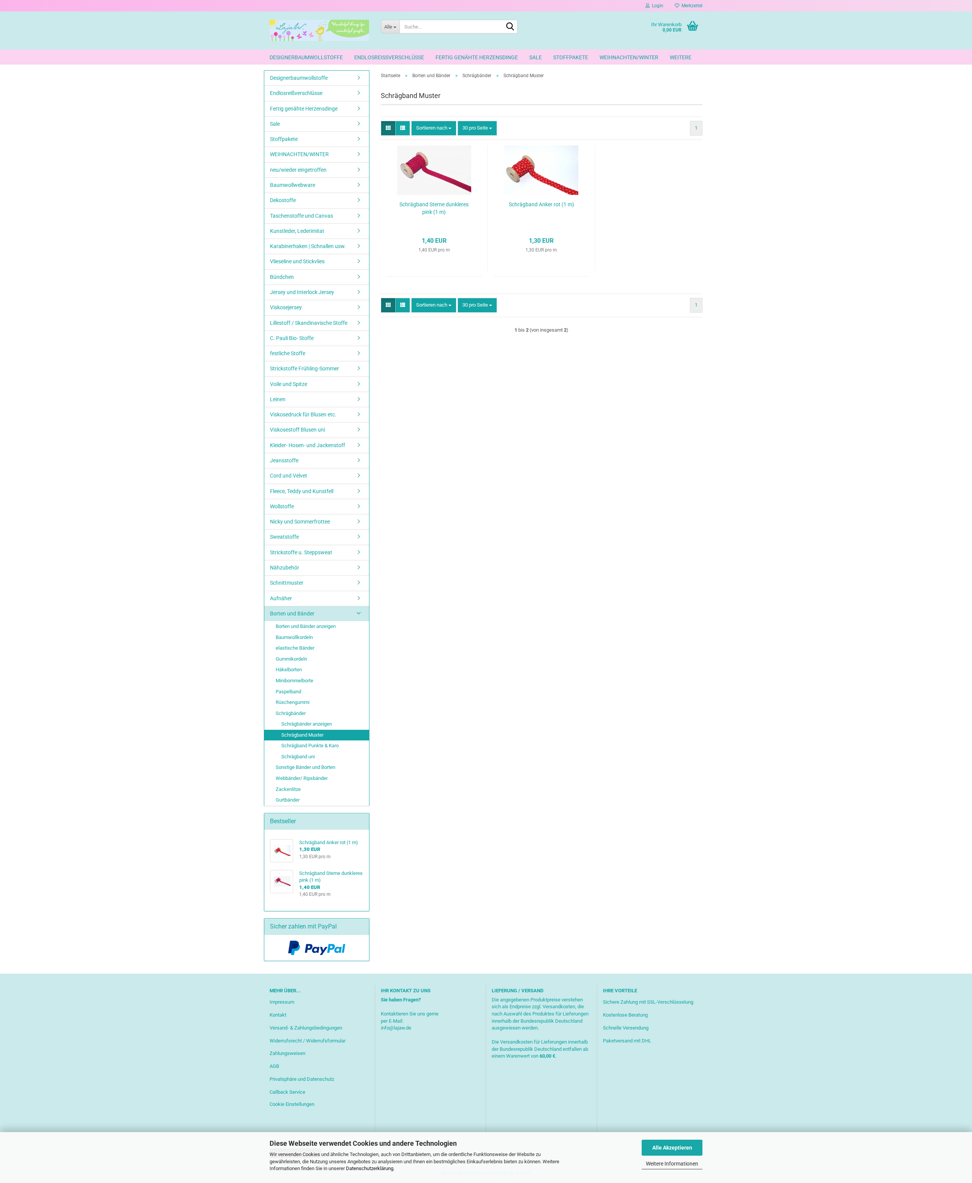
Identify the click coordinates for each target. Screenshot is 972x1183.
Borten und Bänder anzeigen (306, 626)
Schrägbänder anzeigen (306, 724)
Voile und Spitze (288, 384)
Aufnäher (281, 598)
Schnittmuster (286, 583)
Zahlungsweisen (287, 1053)
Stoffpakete (570, 57)
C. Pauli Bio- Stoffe (292, 338)
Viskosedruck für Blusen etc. (303, 414)
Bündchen (282, 277)
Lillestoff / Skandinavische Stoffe (308, 323)
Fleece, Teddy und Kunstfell (301, 491)
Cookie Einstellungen (292, 1104)
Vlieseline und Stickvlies (297, 261)
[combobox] (433, 128)
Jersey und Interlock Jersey (302, 292)
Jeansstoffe (284, 460)
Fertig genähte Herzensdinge (477, 57)
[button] (388, 128)
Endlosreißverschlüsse (389, 57)
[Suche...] (510, 27)
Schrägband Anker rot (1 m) (541, 204)
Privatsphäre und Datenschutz (302, 1079)
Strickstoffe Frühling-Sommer (304, 368)
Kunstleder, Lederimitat (297, 231)
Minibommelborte (294, 680)
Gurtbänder (288, 800)
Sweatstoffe (284, 537)
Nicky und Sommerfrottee (300, 522)
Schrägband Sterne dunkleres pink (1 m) (434, 208)
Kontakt (278, 1015)
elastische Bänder (295, 648)
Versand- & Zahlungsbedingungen (306, 1028)
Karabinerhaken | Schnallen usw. (308, 246)
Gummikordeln (291, 659)
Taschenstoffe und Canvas (301, 216)
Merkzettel (690, 5)
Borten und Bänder (292, 613)
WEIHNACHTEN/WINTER (629, 57)
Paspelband (288, 691)
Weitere (680, 57)
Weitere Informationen (672, 1164)
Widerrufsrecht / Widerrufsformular (308, 1041)
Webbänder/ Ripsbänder (302, 778)
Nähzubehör (284, 568)
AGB (274, 1066)
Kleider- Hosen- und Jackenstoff (307, 445)
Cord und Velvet (288, 476)
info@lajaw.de (396, 1028)
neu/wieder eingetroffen (298, 170)
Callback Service (287, 1092)
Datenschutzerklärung (369, 1168)
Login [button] (656, 5)
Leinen (278, 399)
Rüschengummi (292, 702)
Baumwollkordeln (294, 637)
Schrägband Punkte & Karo (310, 745)
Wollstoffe (282, 506)
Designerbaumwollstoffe (306, 57)
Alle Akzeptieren (672, 1148)
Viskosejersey (286, 307)
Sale (535, 57)
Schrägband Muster (302, 735)
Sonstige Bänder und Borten (305, 767)
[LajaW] (319, 30)
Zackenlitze (288, 789)
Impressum (282, 1002)
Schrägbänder (291, 713)
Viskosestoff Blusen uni (297, 430)
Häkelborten (289, 669)
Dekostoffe (283, 200)
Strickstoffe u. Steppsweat (301, 552)
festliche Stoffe (287, 353)
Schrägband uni (298, 756)
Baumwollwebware (292, 185)
